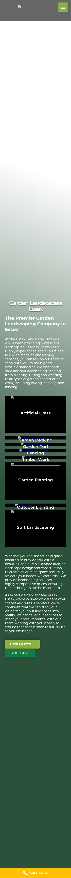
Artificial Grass (35, 413)
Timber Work (35, 459)
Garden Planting (35, 479)
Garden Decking (36, 440)
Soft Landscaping (35, 527)
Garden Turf (35, 446)
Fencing (35, 453)
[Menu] (63, 7)
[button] (22, 644)
